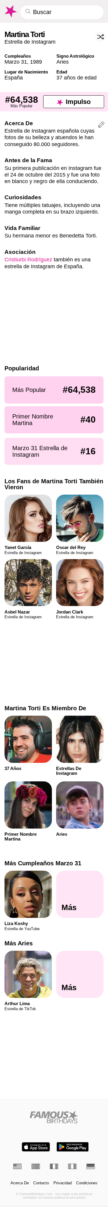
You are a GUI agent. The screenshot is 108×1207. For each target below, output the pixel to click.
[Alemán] (90, 1166)
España (13, 77)
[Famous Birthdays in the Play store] (72, 1146)
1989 (36, 62)
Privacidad (62, 1183)
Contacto (41, 1183)
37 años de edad (76, 77)
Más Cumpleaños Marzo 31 (42, 863)
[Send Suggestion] (101, 125)
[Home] (54, 1117)
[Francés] (54, 1166)
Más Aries (18, 943)
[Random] (100, 36)
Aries (62, 62)
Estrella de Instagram (30, 42)
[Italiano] (72, 1166)
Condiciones (87, 1183)
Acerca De (19, 1183)
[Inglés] (17, 1166)
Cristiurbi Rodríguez (28, 259)
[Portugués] (36, 1166)
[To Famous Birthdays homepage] (10, 11)
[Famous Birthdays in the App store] (36, 1146)
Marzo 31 (15, 62)
